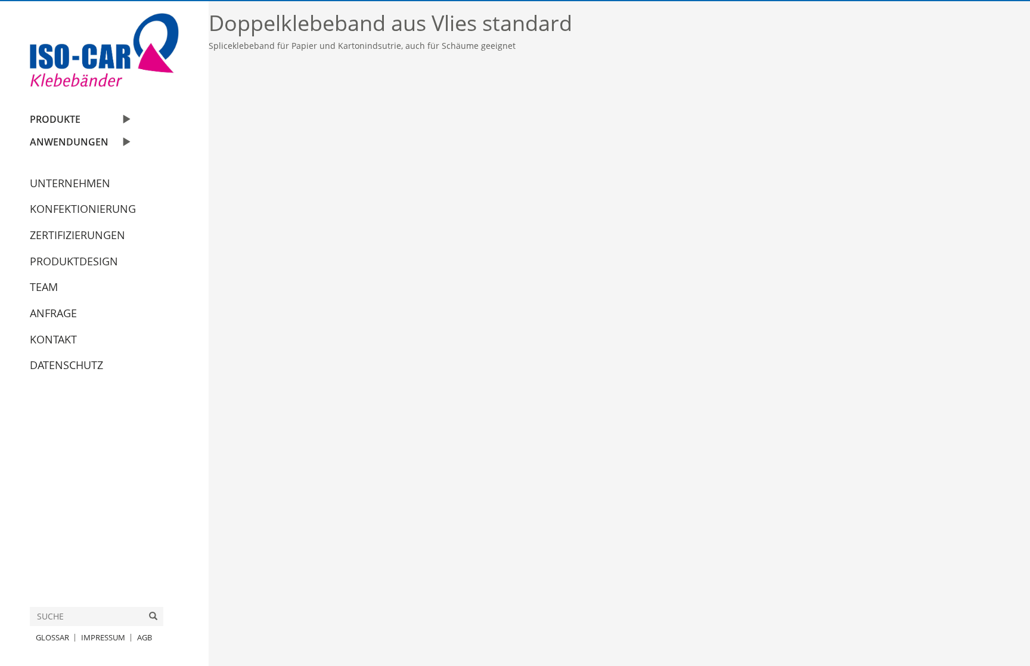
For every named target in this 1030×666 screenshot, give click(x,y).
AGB (144, 637)
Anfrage (53, 313)
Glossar (52, 637)
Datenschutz (66, 365)
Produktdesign (74, 261)
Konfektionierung (83, 209)
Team (44, 287)
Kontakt (53, 339)
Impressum (103, 637)
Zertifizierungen (77, 235)
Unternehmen (70, 183)
